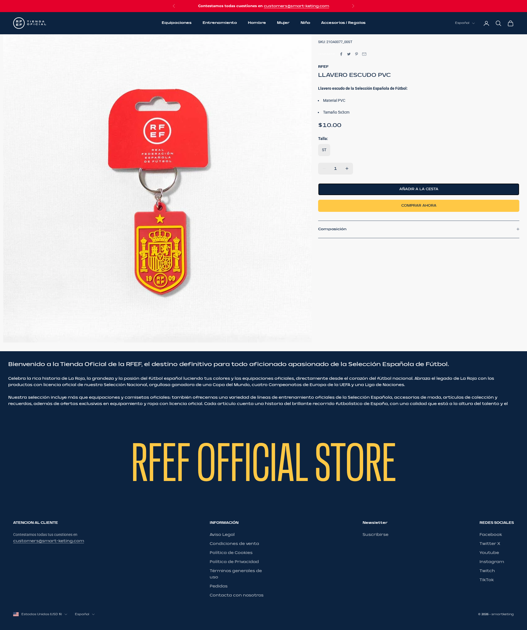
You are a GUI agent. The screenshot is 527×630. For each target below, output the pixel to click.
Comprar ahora (418, 205)
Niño (305, 23)
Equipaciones (177, 23)
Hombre (257, 23)
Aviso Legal (222, 534)
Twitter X (490, 543)
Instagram (492, 561)
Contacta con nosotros (237, 595)
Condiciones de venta (234, 543)
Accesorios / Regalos (343, 23)
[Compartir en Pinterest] (356, 54)
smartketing (502, 614)
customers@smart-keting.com (296, 6)
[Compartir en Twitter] (349, 54)
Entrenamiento (220, 23)
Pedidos (219, 586)
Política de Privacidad (234, 561)
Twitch (487, 571)
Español (462, 23)
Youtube (489, 552)
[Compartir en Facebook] (341, 54)
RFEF (323, 66)
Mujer (283, 23)
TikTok (487, 580)
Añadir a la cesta (418, 189)
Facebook (491, 534)
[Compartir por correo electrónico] (364, 54)
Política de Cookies (231, 552)
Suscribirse (375, 534)
